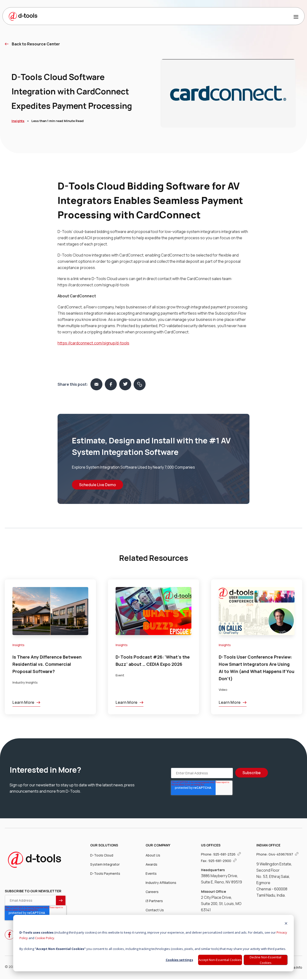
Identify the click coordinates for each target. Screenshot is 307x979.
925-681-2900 (220, 860)
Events (151, 873)
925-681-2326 (224, 854)
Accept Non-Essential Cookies (220, 960)
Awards (151, 864)
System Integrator (105, 864)
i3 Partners (154, 901)
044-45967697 (281, 854)
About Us (153, 855)
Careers (152, 891)
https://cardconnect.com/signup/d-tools (93, 343)
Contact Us (155, 910)
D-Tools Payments (105, 873)
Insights (18, 121)
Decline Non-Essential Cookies (265, 960)
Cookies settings (179, 960)
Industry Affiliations (161, 882)
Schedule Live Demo (97, 484)
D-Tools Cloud (101, 855)
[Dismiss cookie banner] (286, 924)
